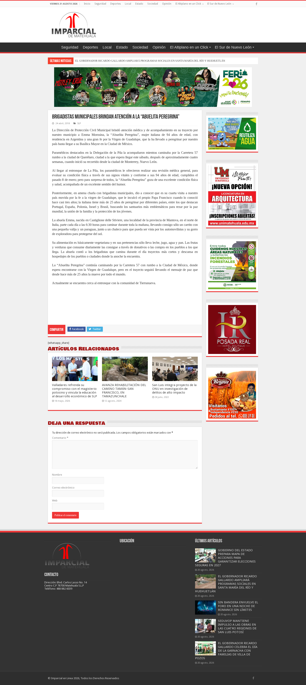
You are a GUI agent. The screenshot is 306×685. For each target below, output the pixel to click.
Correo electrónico (63, 487)
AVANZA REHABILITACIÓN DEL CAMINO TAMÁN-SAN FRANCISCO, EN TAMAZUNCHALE (124, 390)
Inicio (87, 3)
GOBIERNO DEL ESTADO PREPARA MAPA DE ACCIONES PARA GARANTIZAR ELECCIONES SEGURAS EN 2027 (225, 557)
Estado (139, 3)
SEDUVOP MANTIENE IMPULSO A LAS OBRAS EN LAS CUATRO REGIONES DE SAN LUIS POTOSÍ (237, 626)
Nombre (57, 474)
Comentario (60, 437)
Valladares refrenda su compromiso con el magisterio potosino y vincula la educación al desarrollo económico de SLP (74, 390)
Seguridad (100, 3)
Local (128, 3)
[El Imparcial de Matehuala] (74, 24)
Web (54, 500)
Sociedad (152, 3)
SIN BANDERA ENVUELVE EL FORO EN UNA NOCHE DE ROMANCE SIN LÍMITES (238, 606)
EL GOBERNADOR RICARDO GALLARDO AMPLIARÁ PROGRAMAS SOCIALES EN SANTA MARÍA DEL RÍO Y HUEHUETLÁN (150, 60)
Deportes (115, 3)
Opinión (166, 3)
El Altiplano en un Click (188, 3)
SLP (79, 123)
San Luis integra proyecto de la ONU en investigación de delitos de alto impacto (174, 388)
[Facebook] (256, 3)
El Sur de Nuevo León (219, 3)
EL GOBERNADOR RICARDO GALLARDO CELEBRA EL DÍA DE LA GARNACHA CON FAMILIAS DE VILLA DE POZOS (226, 650)
